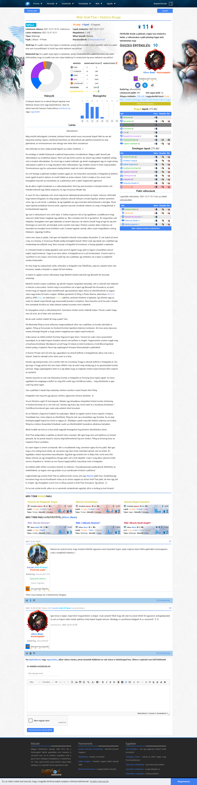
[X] (145, 85)
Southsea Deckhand (131, 168)
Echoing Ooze (128, 176)
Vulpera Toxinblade (130, 144)
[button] (34, 682)
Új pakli (165, 11)
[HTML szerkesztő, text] (98, 698)
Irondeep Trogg (129, 161)
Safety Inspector (129, 164)
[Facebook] (137, 85)
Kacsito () (37, 567)
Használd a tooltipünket (135, 769)
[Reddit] (152, 85)
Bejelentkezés (160, 4)
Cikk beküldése (132, 749)
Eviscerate (127, 129)
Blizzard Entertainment (86, 769)
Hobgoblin (127, 179)
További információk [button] (99, 781)
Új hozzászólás (163, 600)
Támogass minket (133, 757)
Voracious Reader (130, 183)
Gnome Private (128, 157)
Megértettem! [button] (184, 781)
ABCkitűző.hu (83, 757)
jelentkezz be (64, 108)
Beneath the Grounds (131, 136)
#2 (170, 608)
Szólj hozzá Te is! (97, 39)
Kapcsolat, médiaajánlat (135, 765)
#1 (170, 541)
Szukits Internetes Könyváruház (90, 749)
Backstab (127, 117)
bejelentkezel (35, 659)
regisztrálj (34, 112)
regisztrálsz (52, 659)
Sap (124, 132)
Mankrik (128, 213)
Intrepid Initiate (130, 209)
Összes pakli (32, 11)
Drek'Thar (127, 187)
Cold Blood (127, 125)
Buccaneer (127, 121)
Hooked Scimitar (129, 140)
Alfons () (149, 72)
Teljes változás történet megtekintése (145, 228)
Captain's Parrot (129, 172)
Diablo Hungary (84, 761)
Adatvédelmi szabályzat (135, 774)
